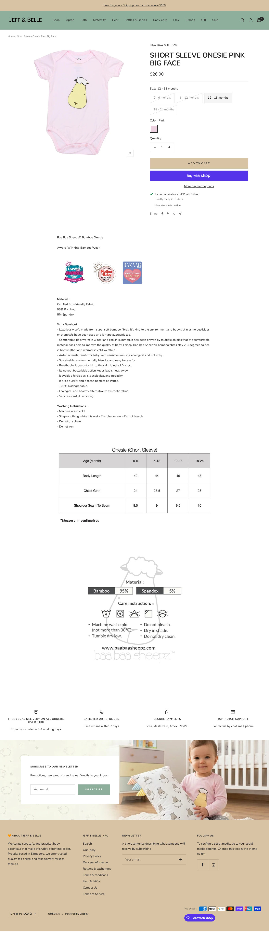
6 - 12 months (189, 98)
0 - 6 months (162, 98)
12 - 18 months (218, 98)
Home (11, 36)
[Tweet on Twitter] (173, 213)
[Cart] (259, 20)
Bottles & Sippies (136, 20)
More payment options (199, 186)
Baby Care (160, 20)
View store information (168, 205)
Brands (190, 20)
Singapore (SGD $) (21, 914)
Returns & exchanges (97, 869)
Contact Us (90, 888)
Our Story (89, 850)
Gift (203, 20)
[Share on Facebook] (162, 213)
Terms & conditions (95, 875)
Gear (115, 20)
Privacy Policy (92, 856)
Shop (56, 20)
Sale (215, 20)
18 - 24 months (164, 109)
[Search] (242, 20)
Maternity (99, 20)
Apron (70, 20)
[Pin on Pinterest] (168, 213)
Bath (84, 20)
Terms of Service (94, 894)
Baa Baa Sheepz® (163, 45)
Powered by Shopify (76, 914)
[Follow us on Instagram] (213, 864)
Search (87, 844)
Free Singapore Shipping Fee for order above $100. (135, 5)
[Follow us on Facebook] (202, 864)
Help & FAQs (91, 881)
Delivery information (96, 862)
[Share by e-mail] (180, 214)
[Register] (180, 859)
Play (176, 20)
